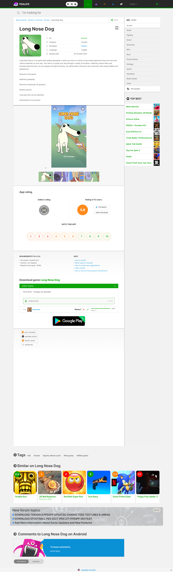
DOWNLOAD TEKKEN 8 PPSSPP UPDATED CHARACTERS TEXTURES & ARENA (61, 514)
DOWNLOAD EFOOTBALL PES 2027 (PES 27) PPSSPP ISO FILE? (52, 518)
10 (107, 236)
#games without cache (52, 456)
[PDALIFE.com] (21, 4)
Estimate (103, 207)
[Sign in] (157, 4)
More (157, 510)
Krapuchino (36, 309)
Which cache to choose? (84, 263)
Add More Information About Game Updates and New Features (52, 522)
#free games (69, 456)
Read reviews (102, 213)
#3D (29, 456)
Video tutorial (80, 268)
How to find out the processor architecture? (91, 271)
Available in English (88, 570)
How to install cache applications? (87, 265)
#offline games (82, 456)
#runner (37, 456)
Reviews (36, 561)
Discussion (21, 561)
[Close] (171, 570)
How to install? (80, 260)
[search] (82, 12)
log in (58, 551)
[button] (122, 107)
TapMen (84, 46)
